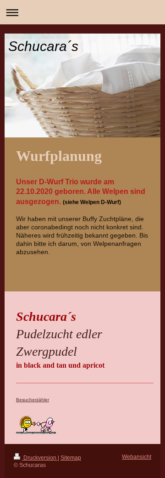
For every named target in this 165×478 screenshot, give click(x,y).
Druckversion (40, 458)
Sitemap (70, 458)
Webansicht (136, 457)
